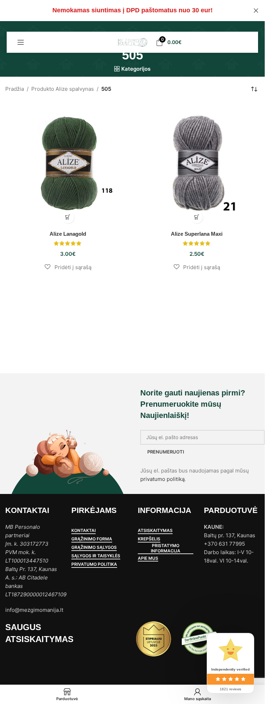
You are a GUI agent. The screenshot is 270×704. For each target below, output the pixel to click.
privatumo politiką (162, 479)
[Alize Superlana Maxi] (197, 164)
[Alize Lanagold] (68, 164)
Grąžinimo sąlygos (94, 547)
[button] (68, 267)
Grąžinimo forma (91, 539)
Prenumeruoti (165, 452)
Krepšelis (149, 539)
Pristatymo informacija (165, 548)
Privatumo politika (94, 564)
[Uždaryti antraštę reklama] (256, 10)
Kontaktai (83, 530)
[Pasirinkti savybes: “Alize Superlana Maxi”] (197, 217)
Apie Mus (148, 558)
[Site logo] (132, 41)
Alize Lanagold (68, 234)
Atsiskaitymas (155, 530)
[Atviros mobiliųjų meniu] (21, 42)
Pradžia (14, 88)
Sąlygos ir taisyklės (95, 555)
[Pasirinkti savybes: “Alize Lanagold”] (68, 217)
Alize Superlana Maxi (197, 234)
